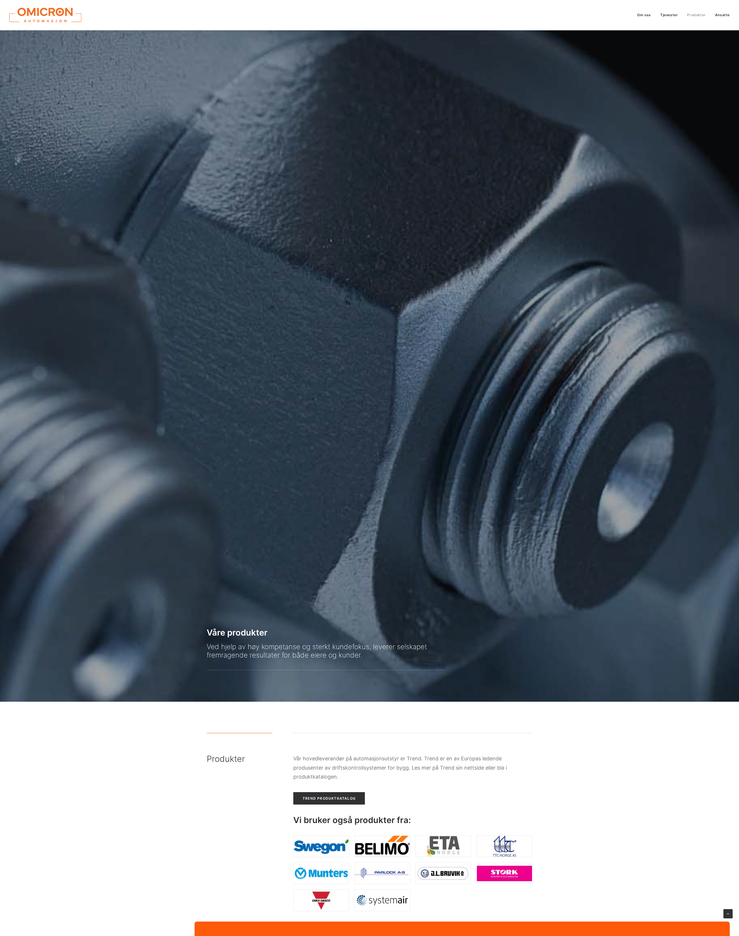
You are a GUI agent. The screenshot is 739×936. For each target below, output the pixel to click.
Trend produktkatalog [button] (329, 798)
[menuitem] (646, 15)
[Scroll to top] (728, 913)
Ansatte (722, 15)
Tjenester (669, 15)
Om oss (644, 15)
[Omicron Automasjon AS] (45, 15)
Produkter (696, 15)
